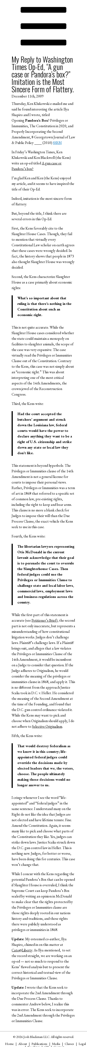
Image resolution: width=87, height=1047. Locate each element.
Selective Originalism (47, 726)
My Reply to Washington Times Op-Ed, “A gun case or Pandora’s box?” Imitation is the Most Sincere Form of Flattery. (43, 74)
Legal (82, 1043)
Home (9, 1043)
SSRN (57, 142)
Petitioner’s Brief (44, 620)
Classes (69, 1043)
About (22, 1043)
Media (56, 1043)
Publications (39, 1043)
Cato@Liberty (22, 950)
